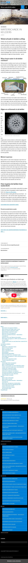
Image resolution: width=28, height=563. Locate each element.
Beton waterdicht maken (8, 7)
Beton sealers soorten (7, 379)
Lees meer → (4, 310)
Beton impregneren (6, 349)
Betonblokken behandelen (8, 353)
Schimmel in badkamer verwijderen (10, 371)
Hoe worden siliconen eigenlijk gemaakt (10, 244)
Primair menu (26, 7)
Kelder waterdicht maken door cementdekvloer (13, 367)
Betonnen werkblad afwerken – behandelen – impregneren (13, 427)
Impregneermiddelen (5, 344)
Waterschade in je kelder (7, 375)
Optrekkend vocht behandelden (9, 369)
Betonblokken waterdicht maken (9, 332)
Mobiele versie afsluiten (14, 561)
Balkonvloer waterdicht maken (9, 346)
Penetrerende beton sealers (8, 387)
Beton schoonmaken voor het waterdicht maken (13, 365)
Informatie (3, 26)
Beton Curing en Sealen (7, 348)
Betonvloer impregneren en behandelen (11, 383)
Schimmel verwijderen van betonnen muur (12, 372)
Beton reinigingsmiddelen (8, 364)
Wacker (14, 281)
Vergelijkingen (4, 389)
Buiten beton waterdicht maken (9, 358)
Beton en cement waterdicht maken (10, 330)
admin (2, 34)
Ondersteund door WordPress (7, 557)
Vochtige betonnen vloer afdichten (10, 373)
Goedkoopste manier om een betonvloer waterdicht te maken (12, 438)
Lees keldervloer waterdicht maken (10, 204)
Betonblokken (5, 249)
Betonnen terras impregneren (9, 333)
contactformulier (14, 267)
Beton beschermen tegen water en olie (11, 329)
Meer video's (4, 317)
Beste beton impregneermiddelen (9, 327)
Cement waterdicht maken (8, 360)
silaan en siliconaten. (11, 192)
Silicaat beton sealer (6, 388)
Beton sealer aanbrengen (8, 377)
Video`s (6, 275)
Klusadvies (3, 361)
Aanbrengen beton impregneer (9, 363)
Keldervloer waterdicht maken (9, 368)
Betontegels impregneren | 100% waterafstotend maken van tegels (14, 433)
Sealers (2, 376)
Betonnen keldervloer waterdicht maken (11, 354)
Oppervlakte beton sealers (8, 385)
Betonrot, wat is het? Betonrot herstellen (11, 337)
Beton (2, 326)
